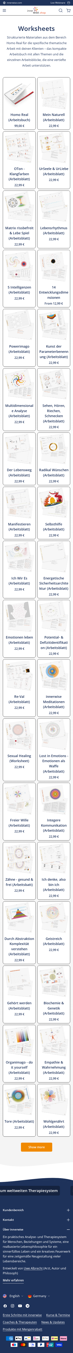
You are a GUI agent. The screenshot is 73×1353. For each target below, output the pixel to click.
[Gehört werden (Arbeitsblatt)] (19, 982)
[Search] (60, 10)
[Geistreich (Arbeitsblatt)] (53, 917)
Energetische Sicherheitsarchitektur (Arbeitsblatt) (53, 583)
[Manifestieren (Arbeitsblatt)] (19, 503)
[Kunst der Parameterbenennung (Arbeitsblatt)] (53, 325)
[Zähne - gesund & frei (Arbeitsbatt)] (19, 858)
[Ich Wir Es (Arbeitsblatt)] (19, 557)
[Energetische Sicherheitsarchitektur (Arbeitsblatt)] (53, 557)
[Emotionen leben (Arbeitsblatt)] (19, 616)
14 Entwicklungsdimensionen (53, 292)
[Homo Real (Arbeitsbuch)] (19, 93)
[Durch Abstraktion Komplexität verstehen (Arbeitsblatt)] (19, 917)
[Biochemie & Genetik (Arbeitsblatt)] (53, 982)
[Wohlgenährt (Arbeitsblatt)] (53, 1100)
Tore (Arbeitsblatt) (19, 1121)
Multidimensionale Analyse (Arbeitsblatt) (19, 410)
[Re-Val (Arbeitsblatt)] (19, 675)
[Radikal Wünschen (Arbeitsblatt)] (53, 449)
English (15, 1296)
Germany (39, 1296)
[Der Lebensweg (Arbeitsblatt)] (19, 449)
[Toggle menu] (4, 10)
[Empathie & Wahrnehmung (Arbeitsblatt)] (53, 1041)
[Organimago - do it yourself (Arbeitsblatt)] (19, 1041)
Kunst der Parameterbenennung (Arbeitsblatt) (53, 351)
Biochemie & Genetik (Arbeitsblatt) (53, 1008)
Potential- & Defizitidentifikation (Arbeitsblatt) (54, 642)
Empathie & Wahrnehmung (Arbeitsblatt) (54, 1067)
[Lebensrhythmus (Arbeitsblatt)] (53, 207)
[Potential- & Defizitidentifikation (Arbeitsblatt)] (53, 616)
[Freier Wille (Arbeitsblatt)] (19, 799)
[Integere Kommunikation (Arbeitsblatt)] (53, 799)
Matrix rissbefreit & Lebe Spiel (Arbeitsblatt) (19, 233)
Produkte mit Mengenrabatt (22, 1329)
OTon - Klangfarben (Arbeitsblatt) (19, 173)
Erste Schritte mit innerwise (22, 1315)
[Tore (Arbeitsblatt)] (19, 1100)
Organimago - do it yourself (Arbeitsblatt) (19, 1067)
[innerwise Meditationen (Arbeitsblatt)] (53, 675)
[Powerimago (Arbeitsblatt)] (19, 325)
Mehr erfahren (13, 1280)
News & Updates (53, 1322)
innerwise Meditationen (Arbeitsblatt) (54, 701)
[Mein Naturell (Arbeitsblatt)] (53, 93)
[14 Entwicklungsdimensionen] (53, 266)
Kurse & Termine (58, 1315)
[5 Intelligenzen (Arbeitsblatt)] (19, 266)
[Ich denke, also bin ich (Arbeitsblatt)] (53, 858)
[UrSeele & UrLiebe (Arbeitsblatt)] (53, 147)
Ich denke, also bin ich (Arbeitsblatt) (54, 884)
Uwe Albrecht (33, 1268)
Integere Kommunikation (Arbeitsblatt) (54, 825)
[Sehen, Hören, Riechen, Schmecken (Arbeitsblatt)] (53, 384)
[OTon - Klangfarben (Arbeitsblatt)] (19, 147)
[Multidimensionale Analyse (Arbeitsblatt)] (19, 384)
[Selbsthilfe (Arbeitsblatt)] (53, 503)
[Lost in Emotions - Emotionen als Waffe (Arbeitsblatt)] (53, 735)
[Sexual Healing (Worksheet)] (19, 735)
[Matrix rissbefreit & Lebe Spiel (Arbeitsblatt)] (19, 207)
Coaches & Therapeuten (20, 1322)
